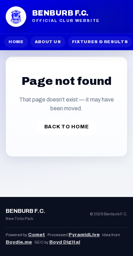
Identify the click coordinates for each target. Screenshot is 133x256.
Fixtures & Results (100, 42)
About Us (48, 42)
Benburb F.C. (60, 13)
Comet (36, 234)
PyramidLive (84, 234)
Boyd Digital (64, 242)
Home (16, 42)
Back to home (66, 126)
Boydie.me (19, 242)
